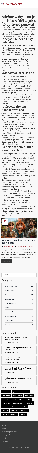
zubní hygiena (29, 395)
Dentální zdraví (19, 290)
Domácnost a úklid (19, 316)
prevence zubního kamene (10, 414)
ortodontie (5, 406)
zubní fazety (24, 410)
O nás (3, 429)
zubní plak (5, 399)
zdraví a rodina (21, 246)
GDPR (3, 438)
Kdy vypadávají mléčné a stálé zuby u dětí (18, 241)
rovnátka (5, 410)
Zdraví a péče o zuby (19, 286)
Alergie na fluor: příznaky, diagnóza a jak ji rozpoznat (18, 348)
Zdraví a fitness (19, 320)
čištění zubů (14, 410)
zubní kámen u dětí (18, 403)
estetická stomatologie (17, 399)
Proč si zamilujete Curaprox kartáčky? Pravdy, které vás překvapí (19, 379)
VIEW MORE (6, 261)
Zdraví (19, 308)
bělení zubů (29, 403)
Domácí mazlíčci (19, 325)
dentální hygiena (17, 395)
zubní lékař (23, 414)
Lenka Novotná (8, 246)
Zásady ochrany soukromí (11, 435)
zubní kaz (24, 406)
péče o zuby (16, 392)
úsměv (28, 399)
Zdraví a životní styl (19, 303)
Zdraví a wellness (19, 295)
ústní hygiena (6, 395)
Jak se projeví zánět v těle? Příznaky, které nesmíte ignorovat (18, 369)
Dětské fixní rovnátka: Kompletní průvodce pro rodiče (17, 338)
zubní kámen (6, 392)
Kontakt (4, 441)
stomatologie (6, 403)
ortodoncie (25, 392)
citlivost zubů (14, 406)
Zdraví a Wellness (19, 312)
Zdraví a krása (19, 299)
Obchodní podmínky (9, 432)
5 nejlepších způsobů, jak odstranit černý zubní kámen (17, 359)
